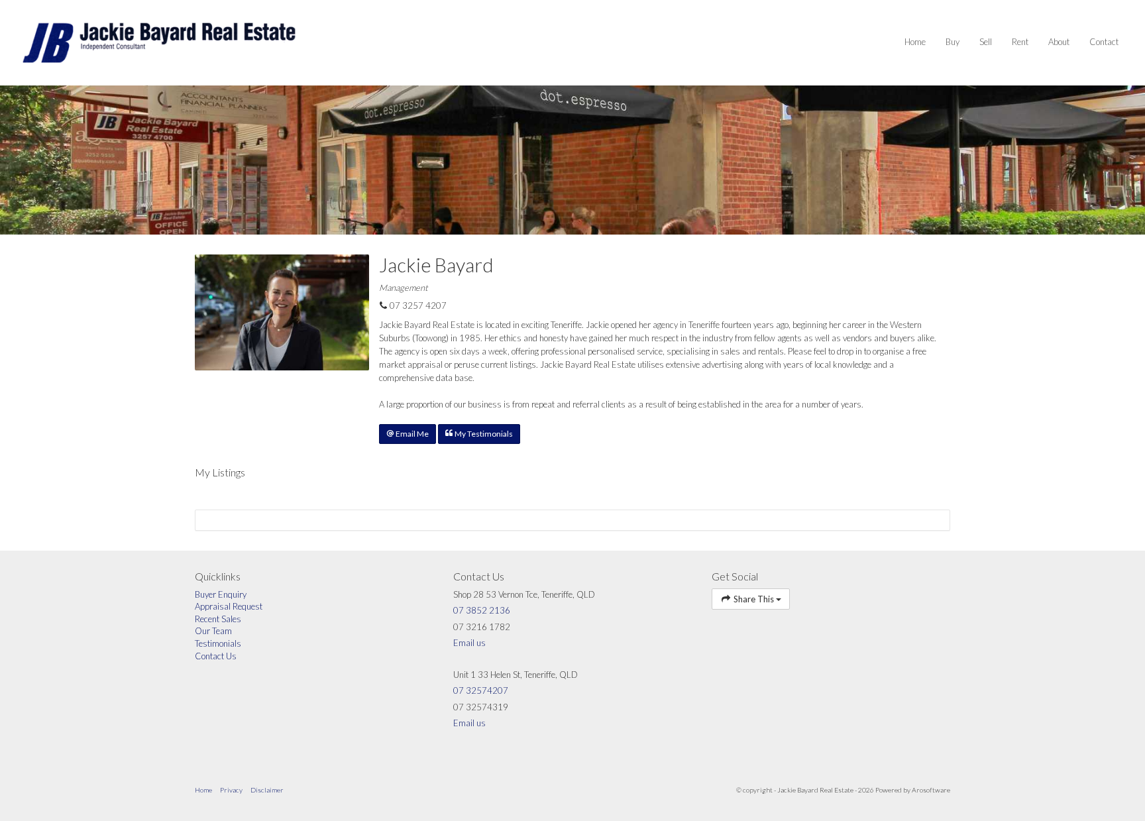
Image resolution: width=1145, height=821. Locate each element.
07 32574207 (480, 690)
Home (915, 41)
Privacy (231, 790)
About (1058, 41)
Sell (985, 41)
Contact (1103, 41)
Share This (754, 599)
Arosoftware (931, 790)
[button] (407, 434)
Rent (1020, 41)
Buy (952, 41)
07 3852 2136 (481, 610)
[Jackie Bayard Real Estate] (159, 41)
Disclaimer (267, 790)
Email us (469, 642)
